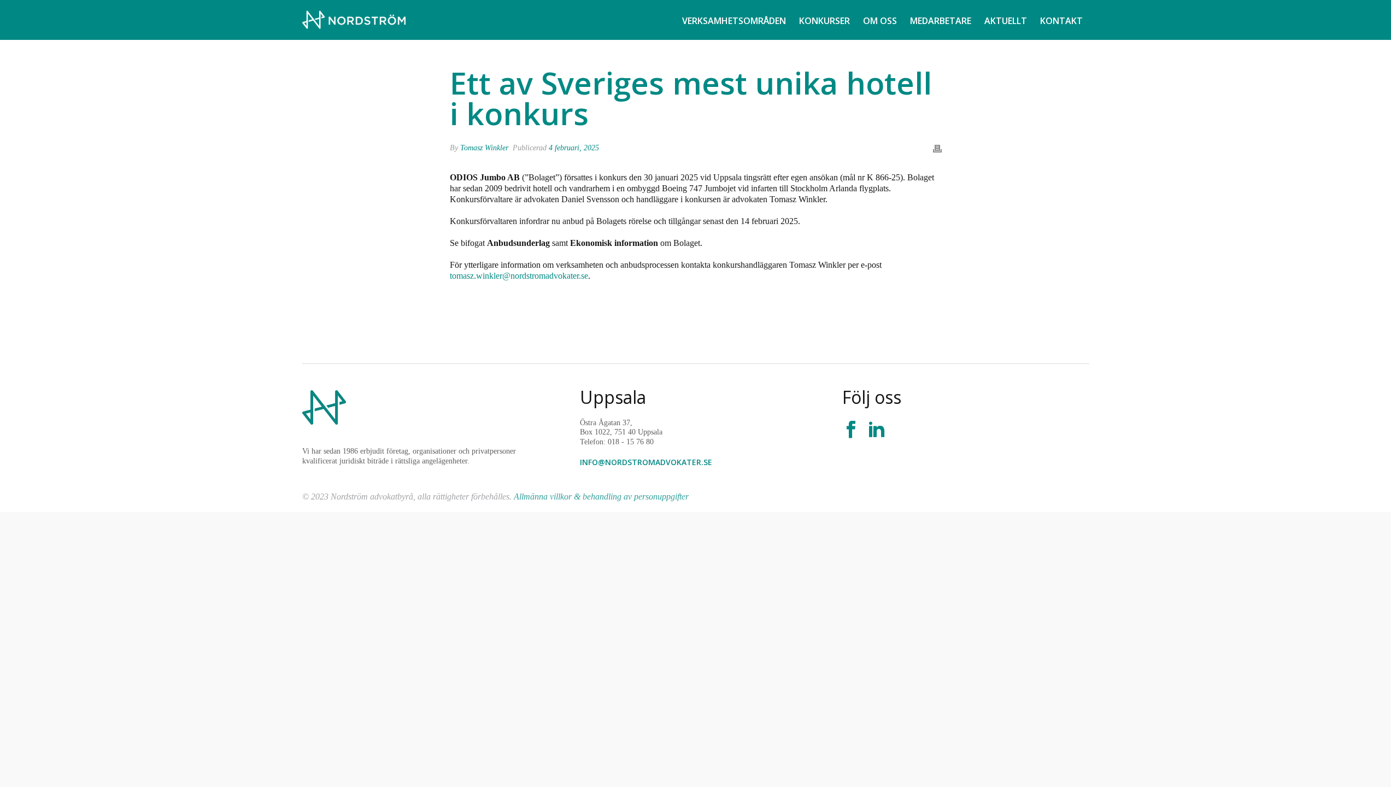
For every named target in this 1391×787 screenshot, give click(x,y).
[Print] (937, 147)
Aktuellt (1005, 21)
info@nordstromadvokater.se (646, 462)
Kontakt (1061, 21)
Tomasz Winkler (484, 148)
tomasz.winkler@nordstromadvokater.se (519, 275)
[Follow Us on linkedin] (876, 430)
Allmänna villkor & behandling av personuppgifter (601, 496)
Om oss (880, 21)
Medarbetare (940, 21)
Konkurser (824, 21)
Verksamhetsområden (734, 21)
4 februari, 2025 (574, 148)
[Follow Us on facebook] (851, 430)
